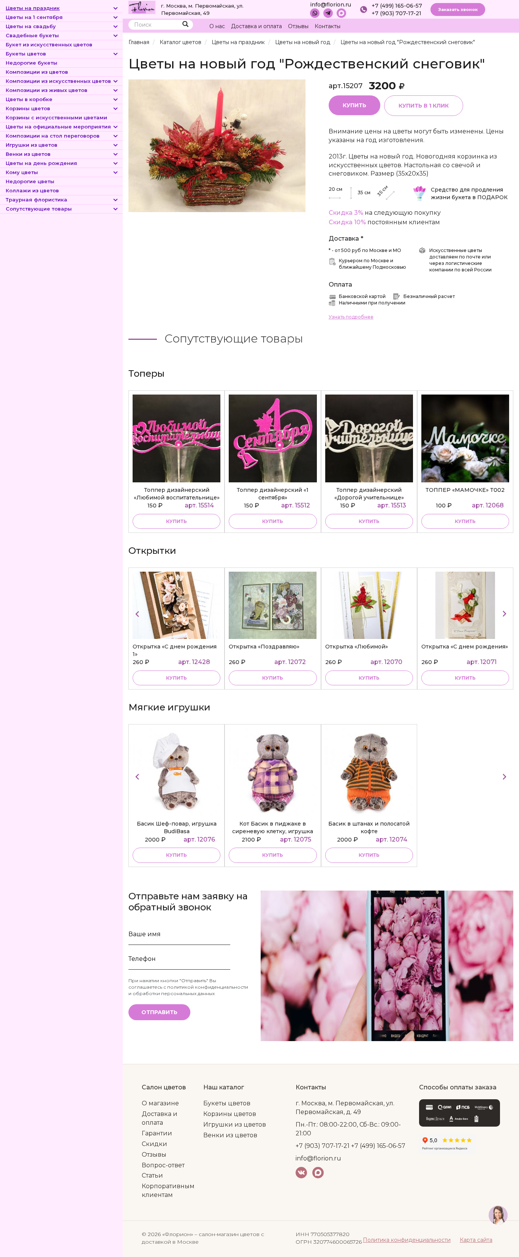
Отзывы (298, 26)
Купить (354, 105)
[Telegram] (328, 13)
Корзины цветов (28, 108)
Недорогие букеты (31, 63)
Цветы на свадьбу (31, 26)
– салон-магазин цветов (227, 1234)
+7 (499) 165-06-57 (397, 5)
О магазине (160, 1103)
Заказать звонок (458, 9)
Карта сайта (476, 1239)
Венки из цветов (28, 154)
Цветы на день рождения (41, 163)
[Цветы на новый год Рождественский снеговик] (216, 145)
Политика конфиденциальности (407, 1239)
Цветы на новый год (302, 42)
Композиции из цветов (37, 72)
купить (176, 521)
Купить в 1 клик (424, 105)
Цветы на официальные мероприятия (58, 127)
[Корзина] (479, 26)
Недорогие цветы (30, 181)
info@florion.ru (330, 4)
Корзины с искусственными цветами (56, 117)
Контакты (327, 26)
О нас (217, 26)
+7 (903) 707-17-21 (396, 13)
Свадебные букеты (32, 35)
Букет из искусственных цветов (49, 44)
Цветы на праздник (33, 8)
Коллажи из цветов (32, 190)
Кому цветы (22, 172)
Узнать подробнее (351, 317)
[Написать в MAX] (341, 13)
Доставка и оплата (256, 26)
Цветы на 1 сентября (34, 17)
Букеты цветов (26, 54)
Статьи (152, 1175)
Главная (138, 42)
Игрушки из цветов (31, 145)
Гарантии (157, 1133)
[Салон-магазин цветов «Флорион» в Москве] (141, 7)
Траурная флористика (36, 200)
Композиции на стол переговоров (53, 136)
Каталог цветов (180, 42)
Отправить (159, 1012)
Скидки (154, 1144)
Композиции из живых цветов (46, 90)
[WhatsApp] (315, 13)
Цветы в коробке (29, 99)
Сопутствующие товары (39, 209)
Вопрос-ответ (163, 1165)
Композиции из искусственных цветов (58, 81)
